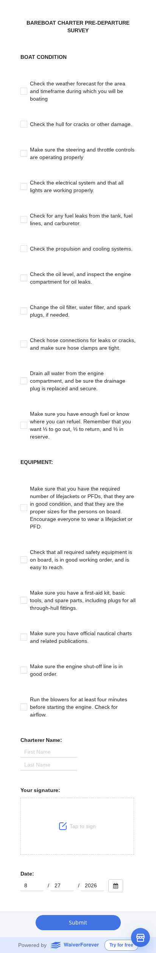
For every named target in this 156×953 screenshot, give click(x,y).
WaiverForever (74, 945)
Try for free (121, 945)
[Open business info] (140, 937)
